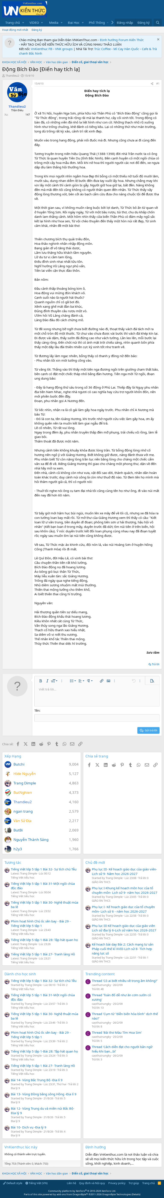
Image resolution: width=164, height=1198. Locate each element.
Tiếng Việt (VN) (38, 1183)
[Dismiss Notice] (158, 40)
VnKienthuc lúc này (20, 1147)
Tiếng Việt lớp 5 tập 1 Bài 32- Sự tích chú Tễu (43, 869)
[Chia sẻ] (152, 83)
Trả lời (155, 664)
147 (27, 114)
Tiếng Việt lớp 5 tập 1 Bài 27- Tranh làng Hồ (43, 954)
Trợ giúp (134, 1183)
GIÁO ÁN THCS (101, 882)
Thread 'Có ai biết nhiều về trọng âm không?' (125, 980)
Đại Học (73, 22)
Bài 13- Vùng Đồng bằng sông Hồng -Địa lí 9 (43, 1094)
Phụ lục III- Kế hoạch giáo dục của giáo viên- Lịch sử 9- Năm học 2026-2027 (124, 871)
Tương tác (12, 862)
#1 (158, 83)
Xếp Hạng (12, 756)
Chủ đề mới (95, 862)
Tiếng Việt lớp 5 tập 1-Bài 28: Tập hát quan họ (44, 940)
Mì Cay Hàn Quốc (126, 49)
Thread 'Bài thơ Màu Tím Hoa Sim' (117, 1032)
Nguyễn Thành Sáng (30, 839)
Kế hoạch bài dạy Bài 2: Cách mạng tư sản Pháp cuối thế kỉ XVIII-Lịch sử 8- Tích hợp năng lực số (122, 948)
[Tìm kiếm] (158, 23)
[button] (23, 23)
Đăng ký (37, 30)
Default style (14, 1183)
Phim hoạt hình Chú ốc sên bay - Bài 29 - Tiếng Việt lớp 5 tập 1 (41, 923)
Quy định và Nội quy (92, 1183)
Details (136, 1194)
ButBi (18, 830)
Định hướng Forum (114, 40)
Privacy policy (117, 1183)
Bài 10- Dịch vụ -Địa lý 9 (28, 1127)
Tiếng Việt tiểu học (22, 877)
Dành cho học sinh (20, 973)
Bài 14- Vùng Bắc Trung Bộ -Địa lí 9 (37, 1080)
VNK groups (64, 49)
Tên (37, 710)
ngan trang (23, 811)
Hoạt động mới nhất (15, 30)
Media (53, 22)
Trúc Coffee (102, 49)
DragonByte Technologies (116, 1194)
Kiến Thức (136, 40)
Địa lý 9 (15, 1088)
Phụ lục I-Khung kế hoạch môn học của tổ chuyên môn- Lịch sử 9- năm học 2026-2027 (124, 890)
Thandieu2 (12, 75)
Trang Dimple (24, 783)
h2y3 (17, 848)
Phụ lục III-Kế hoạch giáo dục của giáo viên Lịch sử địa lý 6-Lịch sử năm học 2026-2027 (124, 927)
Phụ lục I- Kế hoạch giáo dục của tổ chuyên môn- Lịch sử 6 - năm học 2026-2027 (123, 909)
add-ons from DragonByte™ (72, 1194)
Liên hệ (71, 1183)
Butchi (18, 764)
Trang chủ (12, 22)
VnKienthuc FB (41, 49)
